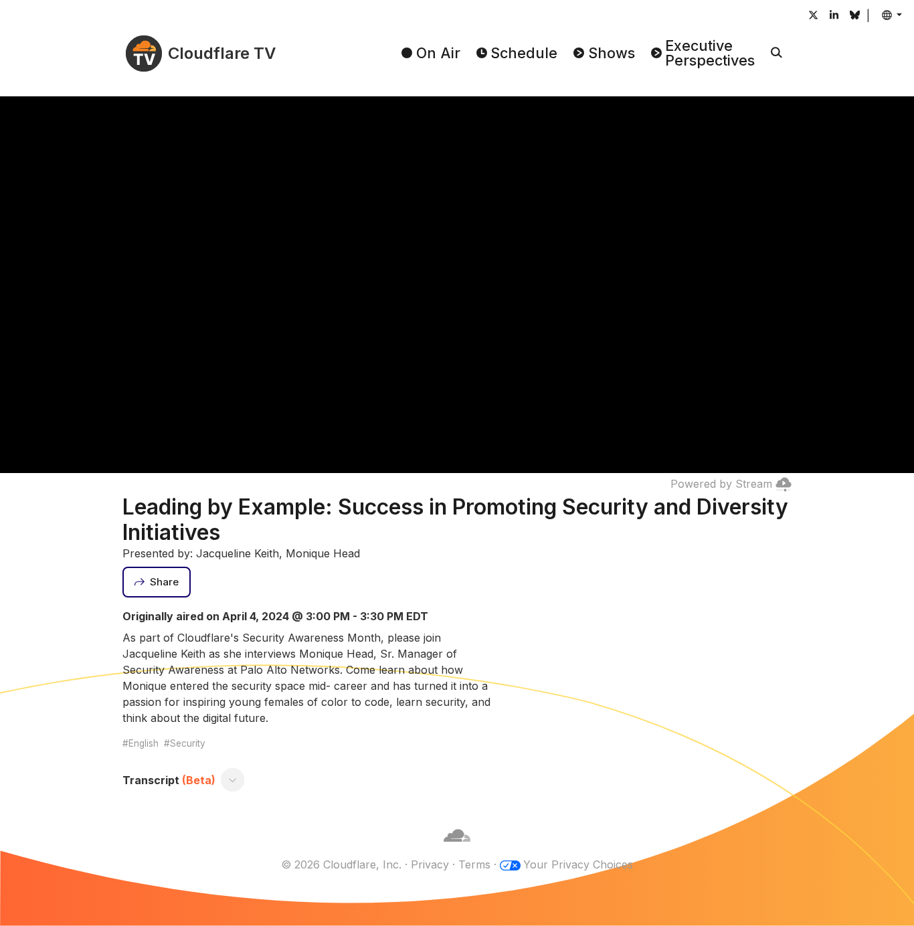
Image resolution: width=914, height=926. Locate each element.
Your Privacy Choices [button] (578, 864)
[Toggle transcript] (233, 780)
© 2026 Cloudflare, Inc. (341, 864)
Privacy (430, 864)
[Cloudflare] (457, 848)
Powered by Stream (721, 483)
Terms (474, 864)
